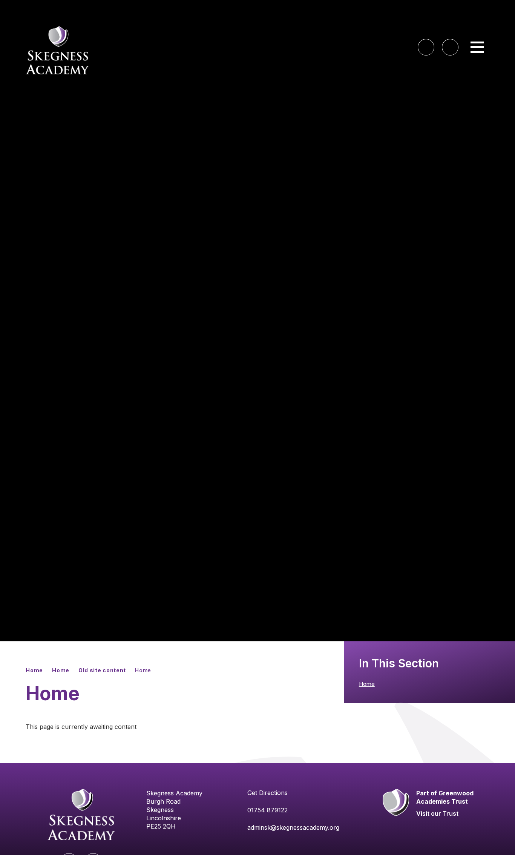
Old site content (102, 670)
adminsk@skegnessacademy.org (293, 827)
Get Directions (267, 792)
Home (34, 670)
